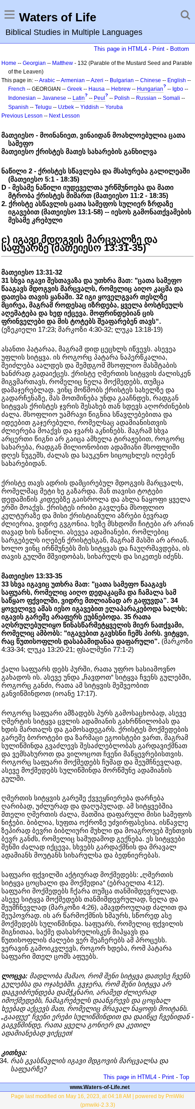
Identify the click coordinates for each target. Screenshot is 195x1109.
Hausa (96, 89)
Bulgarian (122, 80)
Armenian (73, 80)
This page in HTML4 (120, 48)
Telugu (43, 107)
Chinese (150, 80)
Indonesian (22, 98)
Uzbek (66, 107)
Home (8, 63)
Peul (99, 98)
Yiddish (89, 107)
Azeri (97, 80)
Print (158, 48)
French (16, 89)
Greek (74, 89)
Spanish (18, 107)
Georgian (34, 63)
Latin (79, 98)
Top (184, 1077)
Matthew (62, 63)
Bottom (179, 48)
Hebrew (121, 89)
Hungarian (150, 89)
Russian (146, 98)
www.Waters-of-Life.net (100, 1087)
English (176, 80)
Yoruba (114, 107)
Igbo (177, 89)
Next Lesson (64, 116)
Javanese (54, 98)
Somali (171, 98)
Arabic (47, 80)
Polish (122, 98)
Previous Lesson (22, 116)
